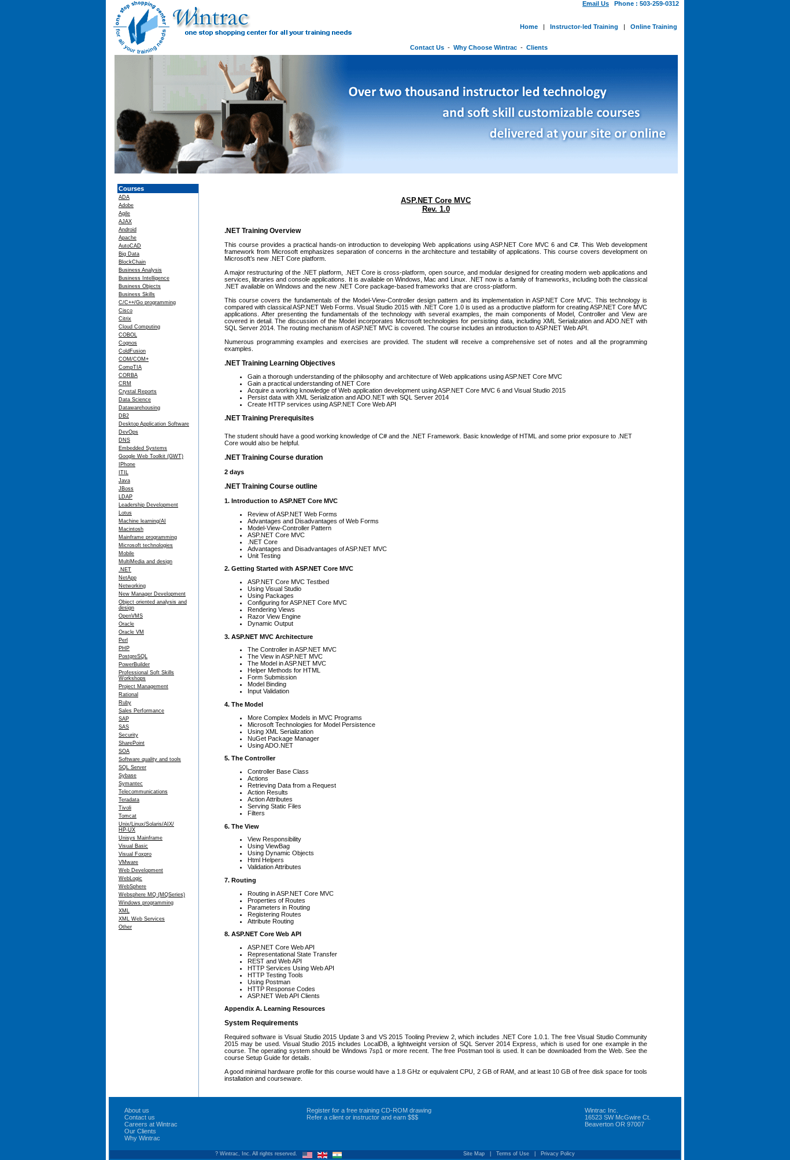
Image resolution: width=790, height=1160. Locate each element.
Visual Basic (133, 846)
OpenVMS (131, 616)
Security (128, 735)
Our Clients (140, 1131)
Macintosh (131, 529)
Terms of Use (512, 1154)
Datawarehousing (139, 408)
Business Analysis (140, 270)
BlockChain (132, 262)
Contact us (139, 1117)
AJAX (125, 221)
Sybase (127, 775)
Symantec (131, 783)
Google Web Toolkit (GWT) (151, 456)
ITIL (123, 472)
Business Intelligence (144, 278)
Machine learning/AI (142, 521)
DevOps (128, 432)
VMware (128, 862)
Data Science (135, 399)
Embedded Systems (143, 448)
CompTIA (130, 367)
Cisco (125, 310)
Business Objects (140, 286)
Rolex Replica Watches (229, 1102)
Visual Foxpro (135, 854)
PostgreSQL (133, 656)
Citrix (125, 319)
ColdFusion (132, 351)
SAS (124, 727)
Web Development (141, 870)
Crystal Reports (138, 391)
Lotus (125, 513)
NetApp (127, 578)
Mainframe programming (148, 537)
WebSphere (132, 886)
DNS (124, 440)
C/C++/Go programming (147, 302)
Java (124, 480)
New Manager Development (152, 594)
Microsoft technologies (146, 545)
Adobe (126, 205)
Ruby (125, 702)
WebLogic (130, 878)
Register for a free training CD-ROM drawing (369, 1110)
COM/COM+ (134, 359)
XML (124, 911)
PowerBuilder (134, 664)
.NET (125, 569)
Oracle (126, 624)
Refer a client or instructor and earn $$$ (362, 1117)
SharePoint (132, 743)
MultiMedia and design (145, 561)
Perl (123, 640)
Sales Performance (141, 711)
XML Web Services (142, 919)
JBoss (126, 489)
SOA (124, 751)
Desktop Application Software (154, 424)
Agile (124, 213)
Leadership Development (148, 505)
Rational (128, 694)
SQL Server (132, 767)
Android (127, 229)
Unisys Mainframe (141, 838)
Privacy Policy (558, 1154)
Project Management (143, 686)
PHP (124, 648)
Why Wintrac (142, 1138)
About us (136, 1110)
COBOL (128, 335)
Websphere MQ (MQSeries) (152, 894)
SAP (124, 719)
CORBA (128, 375)
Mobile (126, 553)
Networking (132, 586)
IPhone (127, 464)
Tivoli (125, 808)
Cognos (128, 343)
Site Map (474, 1154)
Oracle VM (131, 632)
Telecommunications (143, 792)
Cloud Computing (139, 327)
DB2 (124, 416)
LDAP (125, 497)
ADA (124, 197)
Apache (127, 238)
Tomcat (127, 816)
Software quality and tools (150, 759)
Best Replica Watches (145, 1102)
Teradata (129, 800)
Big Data (129, 254)
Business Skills (137, 294)
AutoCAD (130, 246)
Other (125, 927)
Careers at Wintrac (151, 1124)
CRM (125, 383)
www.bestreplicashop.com (323, 1102)
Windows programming (146, 903)
